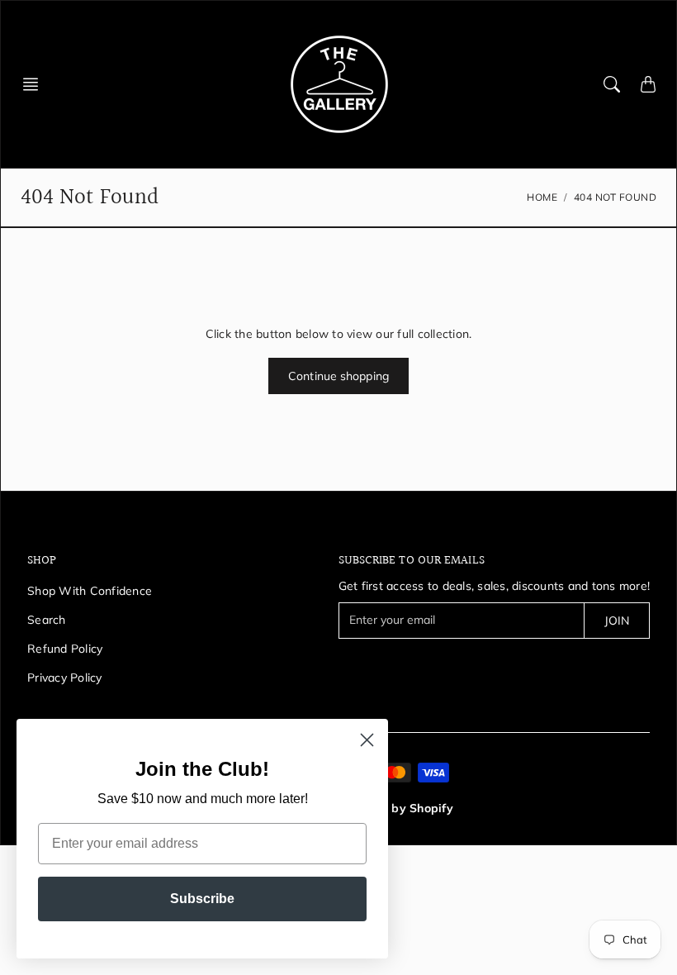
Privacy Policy (64, 677)
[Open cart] (648, 84)
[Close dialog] (367, 739)
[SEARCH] (612, 84)
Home (542, 197)
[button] (35, 84)
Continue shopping (338, 376)
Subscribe (202, 899)
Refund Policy (64, 648)
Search (46, 619)
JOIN (616, 620)
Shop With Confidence (89, 590)
